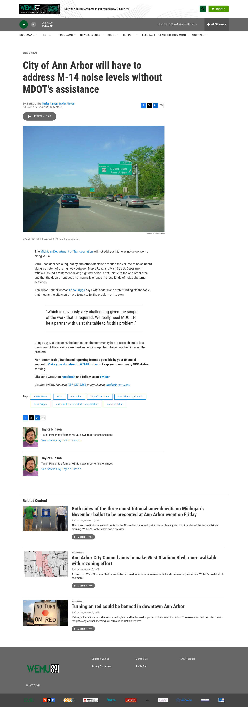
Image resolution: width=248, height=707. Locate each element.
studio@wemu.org (117, 384)
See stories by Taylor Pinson (61, 440)
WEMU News (30, 52)
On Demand (26, 35)
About (111, 35)
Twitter (105, 377)
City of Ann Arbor (100, 396)
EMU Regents (188, 659)
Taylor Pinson (50, 103)
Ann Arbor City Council (130, 396)
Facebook (68, 377)
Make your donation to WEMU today (73, 364)
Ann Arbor (76, 396)
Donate (220, 9)
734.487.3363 (76, 384)
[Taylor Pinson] (30, 437)
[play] (23, 24)
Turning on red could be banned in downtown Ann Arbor (128, 606)
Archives (198, 35)
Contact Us (142, 659)
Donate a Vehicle (100, 659)
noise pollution (115, 404)
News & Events (90, 35)
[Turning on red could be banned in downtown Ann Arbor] (45, 613)
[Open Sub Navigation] (37, 35)
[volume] (34, 24)
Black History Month (173, 35)
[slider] (39, 24)
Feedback (148, 35)
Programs (66, 35)
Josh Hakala (77, 520)
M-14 (59, 396)
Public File (141, 666)
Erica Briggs (77, 290)
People (46, 35)
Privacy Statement (102, 666)
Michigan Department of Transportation (66, 251)
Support (129, 35)
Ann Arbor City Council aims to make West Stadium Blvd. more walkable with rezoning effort (144, 560)
